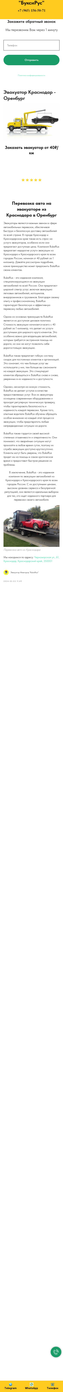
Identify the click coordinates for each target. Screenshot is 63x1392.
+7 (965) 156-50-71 (32, 10)
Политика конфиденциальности (31, 75)
